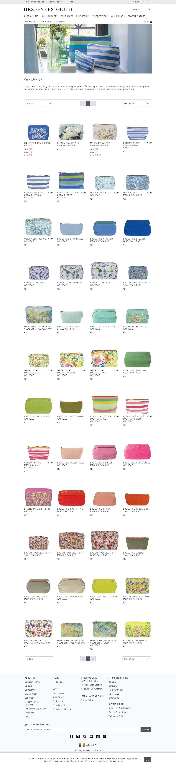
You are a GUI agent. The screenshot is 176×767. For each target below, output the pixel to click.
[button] (141, 9)
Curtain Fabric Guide (118, 712)
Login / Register (56, 1)
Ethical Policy (31, 694)
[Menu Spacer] (65, 684)
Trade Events (58, 701)
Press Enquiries (60, 705)
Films (27, 716)
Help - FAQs (113, 694)
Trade (71, 1)
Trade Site (57, 682)
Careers (28, 686)
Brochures (29, 712)
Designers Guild (31, 21)
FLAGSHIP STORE (136, 16)
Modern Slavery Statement (32, 703)
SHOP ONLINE (31, 16)
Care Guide (113, 698)
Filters (30, 103)
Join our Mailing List (34, 1)
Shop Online (47, 21)
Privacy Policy (87, 700)
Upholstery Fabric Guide (119, 708)
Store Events (58, 697)
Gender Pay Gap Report (35, 708)
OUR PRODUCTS (49, 16)
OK (147, 759)
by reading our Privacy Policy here (111, 761)
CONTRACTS (67, 16)
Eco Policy (29, 698)
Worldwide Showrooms (91, 688)
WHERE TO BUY (100, 16)
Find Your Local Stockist (91, 684)
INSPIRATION (82, 16)
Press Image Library (62, 709)
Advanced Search (124, 9)
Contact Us (30, 690)
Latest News (58, 693)
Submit (145, 729)
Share (146, 21)
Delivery (112, 682)
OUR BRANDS (118, 16)
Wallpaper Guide (116, 716)
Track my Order (115, 690)
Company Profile (32, 682)
